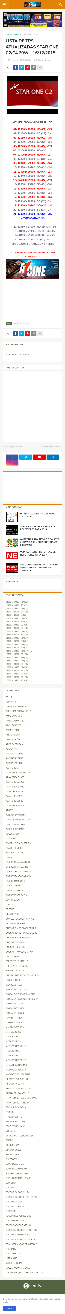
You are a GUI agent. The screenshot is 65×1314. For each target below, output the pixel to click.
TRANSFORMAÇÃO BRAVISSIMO (21, 1244)
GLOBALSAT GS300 (15, 1008)
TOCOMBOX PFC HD (15, 1206)
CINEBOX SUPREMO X (16, 895)
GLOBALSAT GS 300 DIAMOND (20, 994)
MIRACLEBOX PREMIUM (17, 1065)
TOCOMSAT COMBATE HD (18, 1225)
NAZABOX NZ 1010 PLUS (18, 1074)
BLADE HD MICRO (14, 848)
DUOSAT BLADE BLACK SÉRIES (21, 928)
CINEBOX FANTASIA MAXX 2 (19, 876)
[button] (9, 1308)
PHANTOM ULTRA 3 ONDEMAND (21, 1098)
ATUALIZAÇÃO (13, 739)
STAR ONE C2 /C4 (29, 34)
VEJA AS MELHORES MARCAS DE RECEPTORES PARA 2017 (38, 553)
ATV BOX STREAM (14, 744)
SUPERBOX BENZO (15, 1164)
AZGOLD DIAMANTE (15, 829)
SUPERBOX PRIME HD (16, 1168)
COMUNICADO (13, 900)
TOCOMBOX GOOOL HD (17, 1192)
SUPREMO (11, 1183)
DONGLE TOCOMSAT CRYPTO (20, 918)
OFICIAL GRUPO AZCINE (17, 1093)
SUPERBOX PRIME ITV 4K (18, 1178)
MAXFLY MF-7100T (15, 1017)
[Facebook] (15, 67)
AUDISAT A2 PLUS (14, 758)
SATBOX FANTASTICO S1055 (19, 1135)
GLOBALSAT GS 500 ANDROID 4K (22, 999)
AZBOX (9, 810)
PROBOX (10, 1112)
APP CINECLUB (13, 730)
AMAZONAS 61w (14, 716)
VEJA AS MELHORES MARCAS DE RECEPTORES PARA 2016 (38, 528)
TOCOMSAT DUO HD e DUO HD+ (21, 1230)
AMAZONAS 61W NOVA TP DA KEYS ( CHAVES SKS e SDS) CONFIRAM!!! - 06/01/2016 (39, 542)
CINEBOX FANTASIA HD (17, 867)
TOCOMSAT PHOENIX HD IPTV (20, 1239)
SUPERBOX (11, 1159)
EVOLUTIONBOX (14, 956)
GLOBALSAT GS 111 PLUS (18, 989)
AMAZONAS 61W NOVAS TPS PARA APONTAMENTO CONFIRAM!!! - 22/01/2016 (39, 567)
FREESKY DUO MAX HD (17, 961)
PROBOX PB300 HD (15, 1121)
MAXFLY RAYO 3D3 (15, 1027)
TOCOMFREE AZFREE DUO (18, 1216)
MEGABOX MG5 (13, 1050)
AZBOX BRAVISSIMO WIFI (18, 819)
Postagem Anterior (14, 446)
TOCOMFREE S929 (15, 1220)
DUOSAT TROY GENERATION (19, 951)
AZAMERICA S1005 (15, 777)
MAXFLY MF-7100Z (15, 1022)
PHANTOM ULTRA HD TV (18, 1102)
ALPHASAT (11, 701)
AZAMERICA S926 (14, 796)
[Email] (33, 67)
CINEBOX (10, 857)
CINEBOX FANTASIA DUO (18, 862)
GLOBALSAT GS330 (15, 1013)
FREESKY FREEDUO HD (17, 966)
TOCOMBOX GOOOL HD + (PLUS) (21, 1197)
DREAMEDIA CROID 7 (16, 923)
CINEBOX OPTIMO (14, 885)
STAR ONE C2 (12, 1145)
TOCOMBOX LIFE (14, 1201)
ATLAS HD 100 (13, 734)
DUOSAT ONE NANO (16, 942)
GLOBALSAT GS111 (15, 1003)
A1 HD (9, 697)
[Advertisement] (21, 300)
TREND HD (11, 1249)
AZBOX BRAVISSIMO (15, 815)
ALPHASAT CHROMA (16, 706)
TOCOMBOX (11, 1187)
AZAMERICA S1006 (15, 782)
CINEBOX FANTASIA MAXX (18, 871)
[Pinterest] (27, 67)
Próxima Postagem (51, 446)
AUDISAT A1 (12, 749)
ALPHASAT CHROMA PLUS (18, 711)
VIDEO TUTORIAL (14, 1263)
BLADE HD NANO (14, 852)
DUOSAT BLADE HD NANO (19, 937)
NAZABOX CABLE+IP (16, 1069)
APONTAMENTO (13, 725)
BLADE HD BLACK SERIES (18, 843)
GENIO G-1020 (13, 980)
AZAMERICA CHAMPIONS (18, 772)
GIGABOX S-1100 (14, 984)
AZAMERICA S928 (14, 801)
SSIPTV (9, 1140)
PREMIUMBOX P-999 (16, 1107)
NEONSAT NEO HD (15, 1083)
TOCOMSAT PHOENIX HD (18, 1234)
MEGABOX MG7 (13, 1055)
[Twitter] (21, 67)
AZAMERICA (12, 768)
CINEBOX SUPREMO (15, 890)
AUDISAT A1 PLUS (14, 753)
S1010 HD (11, 1131)
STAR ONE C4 (12, 1154)
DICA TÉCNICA (13, 914)
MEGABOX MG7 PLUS (16, 1060)
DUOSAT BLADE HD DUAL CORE (21, 933)
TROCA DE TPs (13, 1253)
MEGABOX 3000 (13, 1032)
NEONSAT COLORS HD (17, 1079)
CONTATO (10, 904)
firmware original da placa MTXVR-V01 (24, 1272)
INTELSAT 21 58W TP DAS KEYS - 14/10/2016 (38, 515)
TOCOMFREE (12, 1211)
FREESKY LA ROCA (15, 970)
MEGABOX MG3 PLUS (16, 1046)
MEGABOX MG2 (13, 1036)
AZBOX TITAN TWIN (15, 824)
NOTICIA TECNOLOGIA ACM (19, 1088)
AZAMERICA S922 (14, 791)
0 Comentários (43, 60)
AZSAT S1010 (12, 838)
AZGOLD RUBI (12, 834)
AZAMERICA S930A (15, 805)
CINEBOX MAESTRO (15, 881)
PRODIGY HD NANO (15, 1126)
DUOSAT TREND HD (15, 947)
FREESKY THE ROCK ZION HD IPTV (22, 975)
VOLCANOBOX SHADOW (18, 1268)
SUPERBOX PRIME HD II (17, 1173)
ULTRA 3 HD (11, 1258)
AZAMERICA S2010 (15, 786)
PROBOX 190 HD (14, 1117)
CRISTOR (10, 909)
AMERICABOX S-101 (16, 720)
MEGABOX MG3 (13, 1041)
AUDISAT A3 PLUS (14, 763)
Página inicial (12, 34)
